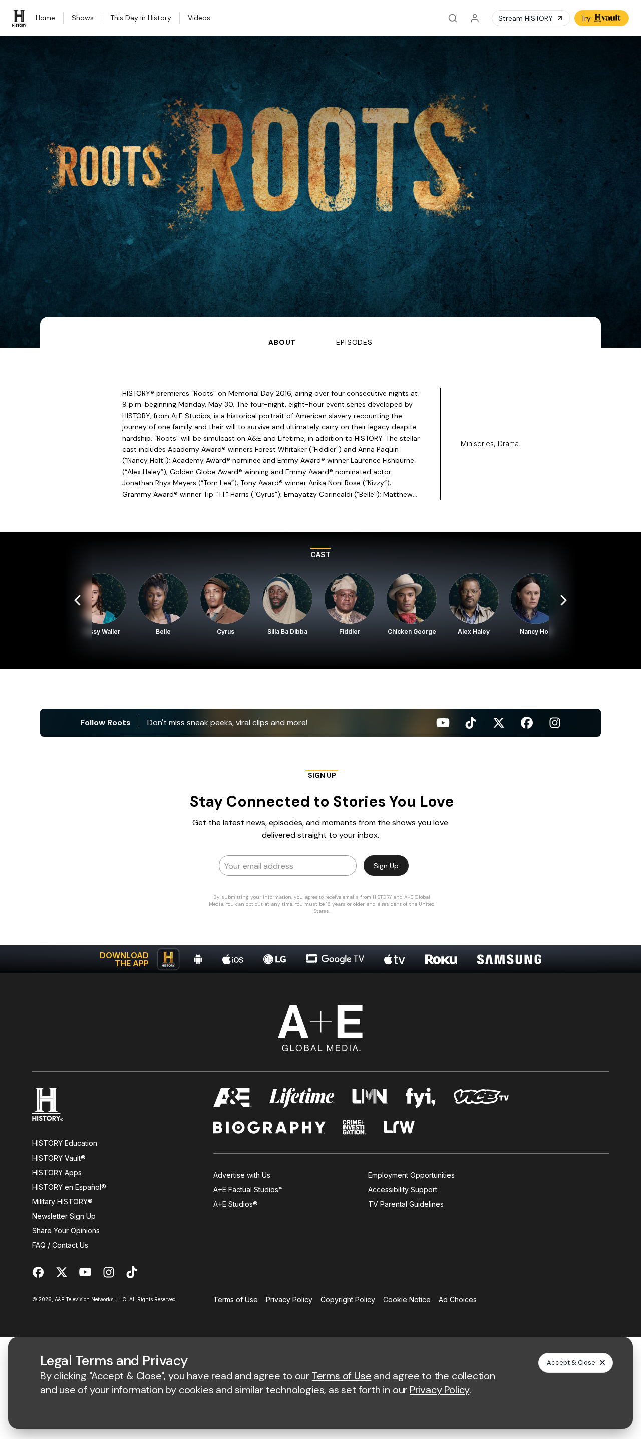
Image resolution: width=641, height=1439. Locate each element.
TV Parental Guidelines (406, 1204)
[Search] (453, 18)
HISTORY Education (64, 1143)
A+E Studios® (235, 1204)
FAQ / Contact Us (60, 1245)
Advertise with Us (241, 1175)
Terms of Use (235, 1299)
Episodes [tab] (354, 342)
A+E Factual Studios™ (248, 1189)
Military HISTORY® (62, 1201)
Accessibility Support (402, 1189)
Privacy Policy (289, 1299)
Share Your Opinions (66, 1230)
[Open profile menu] (475, 18)
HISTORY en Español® (69, 1187)
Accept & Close (571, 1362)
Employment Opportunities (411, 1175)
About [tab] (282, 342)
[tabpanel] (320, 660)
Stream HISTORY (525, 18)
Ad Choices (458, 1299)
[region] (320, 600)
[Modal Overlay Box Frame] (320, 845)
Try (586, 18)
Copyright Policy (347, 1299)
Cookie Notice (407, 1299)
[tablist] (320, 332)
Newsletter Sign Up (64, 1216)
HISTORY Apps (57, 1172)
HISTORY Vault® (59, 1158)
